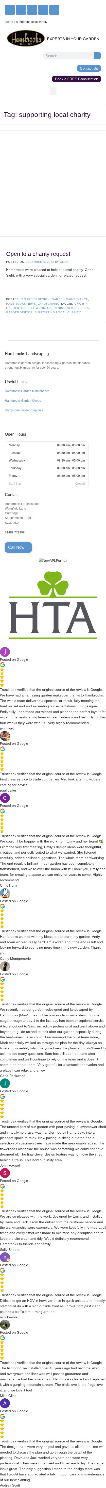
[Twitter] (32, 10)
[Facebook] (10, 10)
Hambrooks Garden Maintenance (27, 391)
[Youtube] (43, 10)
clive (64, 261)
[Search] (97, 55)
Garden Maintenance (70, 299)
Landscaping (49, 303)
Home (9, 22)
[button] (53, 91)
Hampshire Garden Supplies (24, 410)
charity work (33, 307)
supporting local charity (58, 312)
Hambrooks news (21, 303)
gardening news (61, 307)
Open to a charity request (38, 254)
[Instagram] (21, 10)
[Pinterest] (54, 10)
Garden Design (37, 299)
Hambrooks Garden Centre (23, 400)
